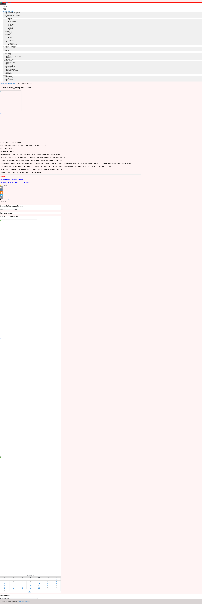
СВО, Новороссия (11, 47)
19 (22, 585)
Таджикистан (13, 30)
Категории (9, 76)
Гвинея (11, 37)
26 (22, 588)
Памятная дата (10, 80)
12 (22, 583)
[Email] (70, 187)
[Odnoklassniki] (70, 192)
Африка (8, 34)
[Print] (70, 197)
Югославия (9, 57)
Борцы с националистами (13, 16)
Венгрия (11, 43)
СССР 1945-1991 (7, 18)
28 (39, 588)
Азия (7, 20)
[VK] (70, 190)
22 (47, 585)
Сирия (11, 28)
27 (30, 588)
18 (13, 585)
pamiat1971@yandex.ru (25, 601)
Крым (7, 50)
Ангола (11, 36)
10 (4, 583)
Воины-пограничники (12, 65)
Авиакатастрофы (10, 62)
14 (39, 583)
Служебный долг (7, 60)
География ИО (10, 79)
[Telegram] (70, 195)
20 (30, 585)
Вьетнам (11, 24)
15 (47, 583)
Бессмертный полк (8, 11)
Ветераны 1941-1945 (11, 14)
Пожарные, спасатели (12, 70)
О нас (4, 8)
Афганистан (12, 21)
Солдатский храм (11, 78)
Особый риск (9, 67)
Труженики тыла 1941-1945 (13, 15)
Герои (4, 9)
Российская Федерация (9, 46)
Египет (11, 38)
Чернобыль (9, 73)
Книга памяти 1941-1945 (13, 12)
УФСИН (8, 72)
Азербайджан (10, 55)
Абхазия (8, 53)
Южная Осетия (10, 59)
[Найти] (16, 209)
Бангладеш (12, 22)
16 (56, 583)
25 (13, 588)
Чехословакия (13, 44)
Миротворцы (6, 52)
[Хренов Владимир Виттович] (10, 110)
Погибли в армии (11, 69)
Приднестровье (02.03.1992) (13, 56)
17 (4, 585)
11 (13, 583)
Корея (11, 27)
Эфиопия (11, 40)
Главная (5, 6)
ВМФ (7, 63)
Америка (8, 31)
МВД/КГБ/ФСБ (10, 66)
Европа (8, 41)
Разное (5, 75)
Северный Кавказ (11, 49)
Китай (11, 25)
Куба (10, 33)
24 (4, 588)
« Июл (29, 592)
